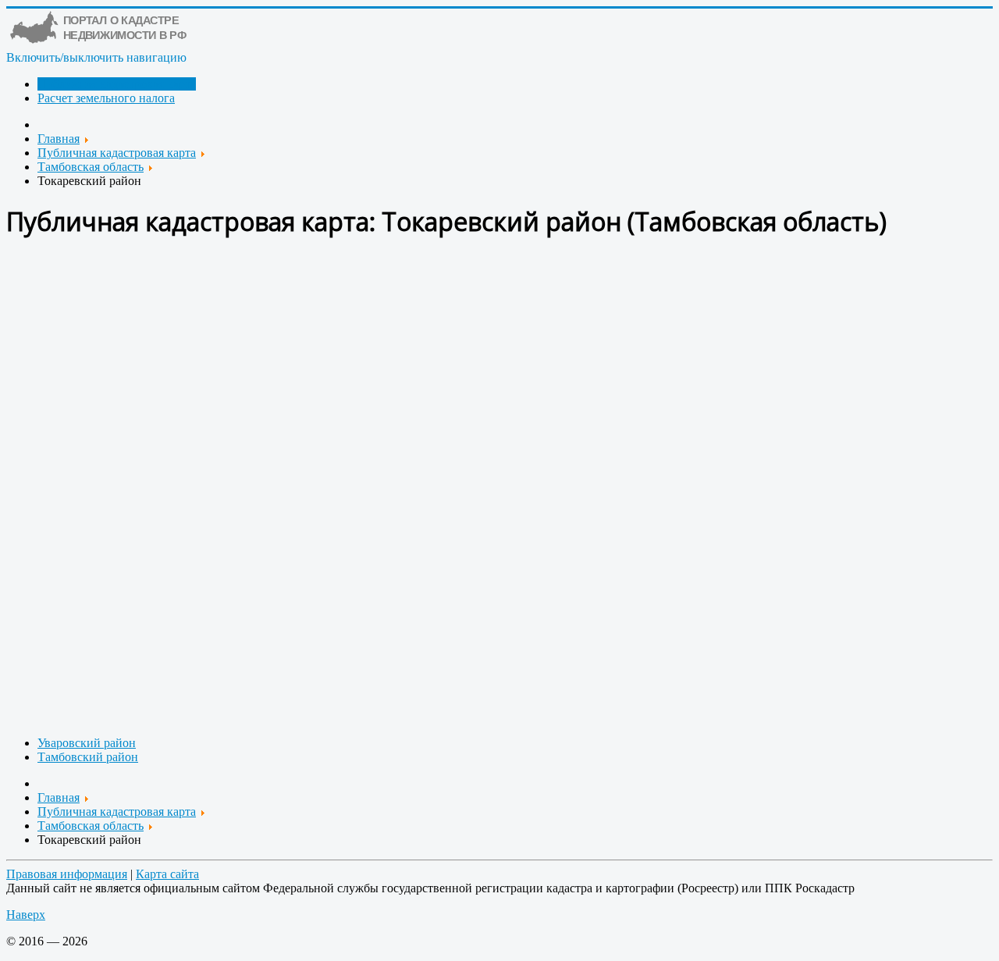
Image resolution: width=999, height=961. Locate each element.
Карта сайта (167, 874)
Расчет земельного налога (106, 98)
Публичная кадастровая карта (116, 84)
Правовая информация (66, 874)
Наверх (25, 914)
